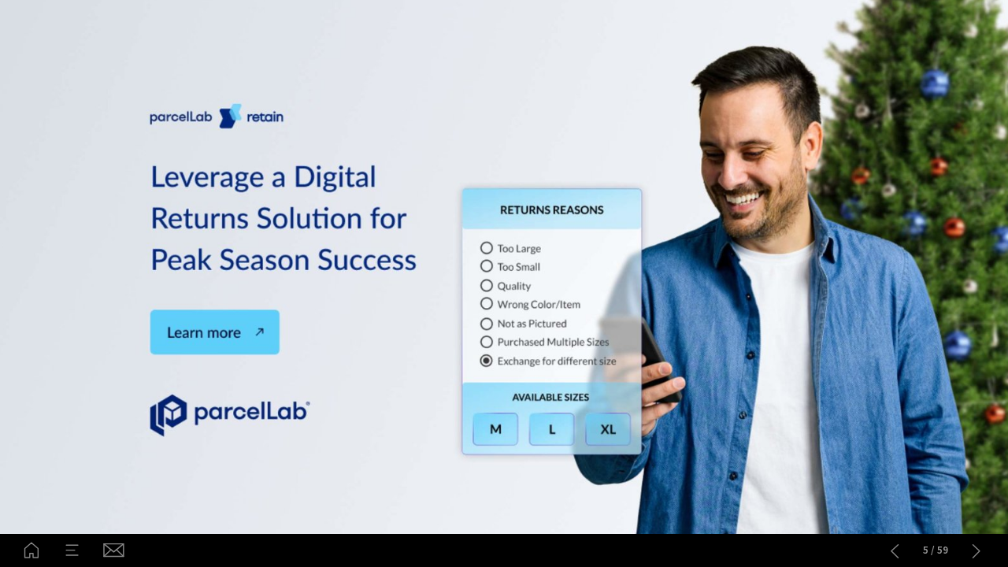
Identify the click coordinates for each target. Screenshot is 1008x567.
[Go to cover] (31, 550)
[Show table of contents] (72, 550)
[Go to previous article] (894, 550)
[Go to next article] (976, 550)
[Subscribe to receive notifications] (112, 550)
